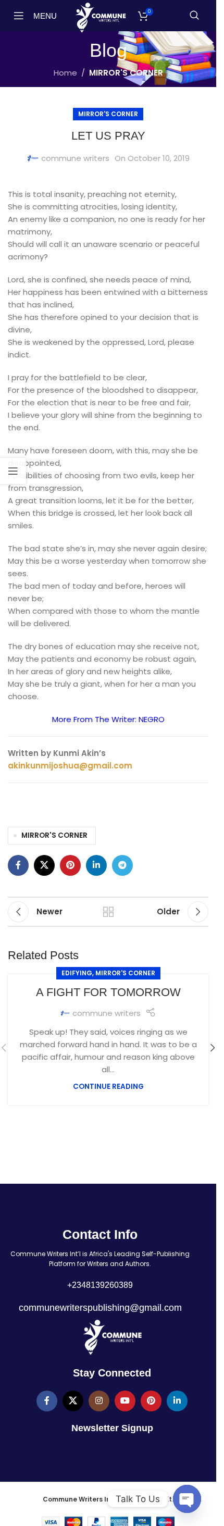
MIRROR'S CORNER (126, 72)
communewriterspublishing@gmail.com (100, 1307)
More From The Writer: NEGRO (108, 719)
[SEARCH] (194, 16)
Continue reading (108, 1086)
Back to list (107, 911)
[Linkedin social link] (96, 865)
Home (65, 72)
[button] (212, 1047)
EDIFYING (76, 973)
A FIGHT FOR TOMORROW (108, 992)
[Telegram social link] (122, 865)
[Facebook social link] (18, 865)
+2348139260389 (100, 1285)
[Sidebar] (13, 471)
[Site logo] (100, 16)
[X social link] (44, 865)
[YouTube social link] (125, 1401)
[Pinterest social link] (70, 865)
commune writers (75, 158)
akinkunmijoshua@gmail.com (70, 765)
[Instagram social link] (99, 1401)
